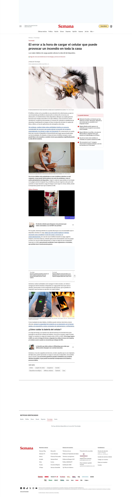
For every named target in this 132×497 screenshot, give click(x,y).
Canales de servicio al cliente (105, 456)
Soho (40, 462)
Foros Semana (54, 453)
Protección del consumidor (86, 451)
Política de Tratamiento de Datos (70, 453)
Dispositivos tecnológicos (35, 370)
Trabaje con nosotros (103, 459)
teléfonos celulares (48, 370)
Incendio (57, 367)
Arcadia (41, 459)
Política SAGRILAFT (67, 462)
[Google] (21, 488)
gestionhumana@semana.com (87, 466)
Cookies (100, 465)
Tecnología (36, 37)
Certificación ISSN (67, 464)
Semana (31, 37)
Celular (31, 367)
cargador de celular (40, 367)
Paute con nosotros (102, 462)
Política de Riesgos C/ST (69, 459)
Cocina (52, 462)
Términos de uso (67, 451)
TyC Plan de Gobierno (68, 467)
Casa (64, 370)
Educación (53, 451)
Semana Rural (54, 459)
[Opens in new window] (24, 488)
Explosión (57, 370)
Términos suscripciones (68, 456)
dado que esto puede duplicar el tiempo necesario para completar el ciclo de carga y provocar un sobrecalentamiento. (49, 235)
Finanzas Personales (56, 456)
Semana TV (42, 453)
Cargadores (50, 367)
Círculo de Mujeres (55, 464)
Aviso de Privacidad (26, 491)
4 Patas (41, 467)
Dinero (40, 456)
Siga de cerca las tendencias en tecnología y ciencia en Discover (47, 56)
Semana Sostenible (55, 467)
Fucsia (40, 464)
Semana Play (42, 451)
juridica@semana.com (85, 460)
